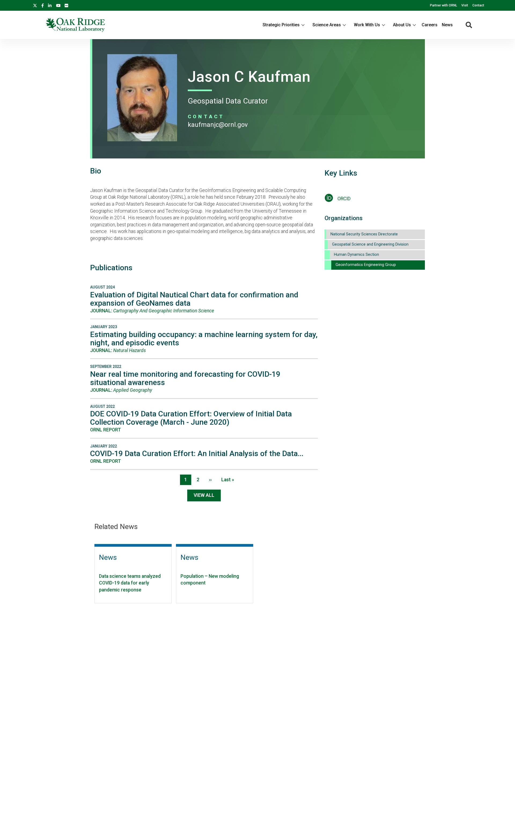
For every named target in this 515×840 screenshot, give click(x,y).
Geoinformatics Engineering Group (366, 264)
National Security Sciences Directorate (364, 234)
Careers (429, 24)
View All (204, 495)
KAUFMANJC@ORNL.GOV (218, 124)
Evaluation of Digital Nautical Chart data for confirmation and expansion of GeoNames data (194, 299)
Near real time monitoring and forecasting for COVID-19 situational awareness (185, 378)
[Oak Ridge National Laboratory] (75, 25)
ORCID (344, 198)
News (447, 24)
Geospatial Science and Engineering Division (370, 244)
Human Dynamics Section (356, 254)
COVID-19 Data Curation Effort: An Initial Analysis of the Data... (196, 453)
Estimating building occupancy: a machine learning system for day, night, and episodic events (204, 338)
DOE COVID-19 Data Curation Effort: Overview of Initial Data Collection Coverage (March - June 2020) (191, 418)
